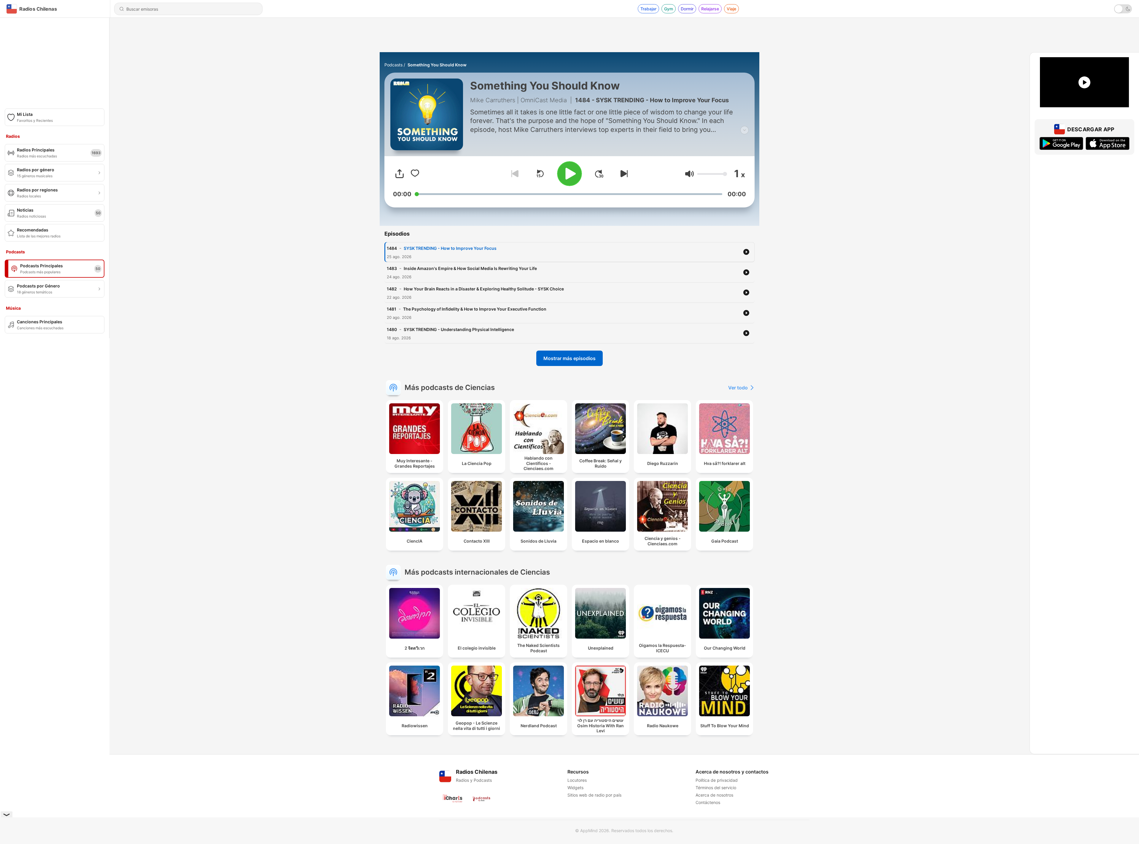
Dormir (687, 8)
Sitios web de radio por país (594, 794)
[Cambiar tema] (1123, 8)
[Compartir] (399, 173)
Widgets (575, 787)
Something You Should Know (437, 64)
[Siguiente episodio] (622, 173)
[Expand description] (744, 130)
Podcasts (393, 64)
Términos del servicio (716, 787)
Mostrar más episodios (569, 358)
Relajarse (710, 8)
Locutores (577, 780)
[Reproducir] (569, 173)
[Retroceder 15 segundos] (539, 173)
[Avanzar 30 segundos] (599, 173)
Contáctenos (708, 802)
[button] (689, 174)
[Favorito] (414, 173)
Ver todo (738, 388)
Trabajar (648, 8)
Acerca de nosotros (714, 794)
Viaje (731, 8)
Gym (668, 8)
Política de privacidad (717, 780)
